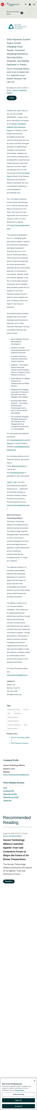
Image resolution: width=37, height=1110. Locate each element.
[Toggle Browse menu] (29, 12)
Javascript (7, 800)
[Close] (34, 1080)
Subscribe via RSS (10, 794)
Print (5, 788)
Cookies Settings (18, 1094)
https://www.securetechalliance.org (16, 775)
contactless (17, 713)
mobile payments (13, 717)
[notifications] (30, 4)
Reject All (18, 1100)
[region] (18, 1094)
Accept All (18, 1106)
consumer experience (14, 725)
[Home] (10, 4)
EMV (9, 713)
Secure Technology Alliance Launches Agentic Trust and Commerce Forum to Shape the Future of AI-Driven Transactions (16, 850)
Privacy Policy (19, 1090)
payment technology (14, 709)
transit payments (12, 728)
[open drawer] (34, 4)
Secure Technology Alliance (12, 836)
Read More (9, 881)
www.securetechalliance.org (17, 675)
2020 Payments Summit (19, 743)
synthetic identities (13, 721)
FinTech (25, 709)
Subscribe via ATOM (10, 797)
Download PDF (8, 791)
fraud (25, 725)
